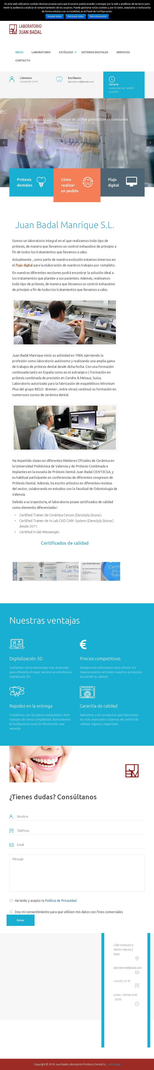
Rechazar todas (76, 16)
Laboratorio (41, 52)
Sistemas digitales (94, 52)
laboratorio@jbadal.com (128, 967)
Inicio (19, 52)
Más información (98, 16)
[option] (20, 571)
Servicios (123, 52)
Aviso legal (114, 1064)
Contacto (22, 60)
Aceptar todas (55, 16)
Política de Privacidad (60, 900)
